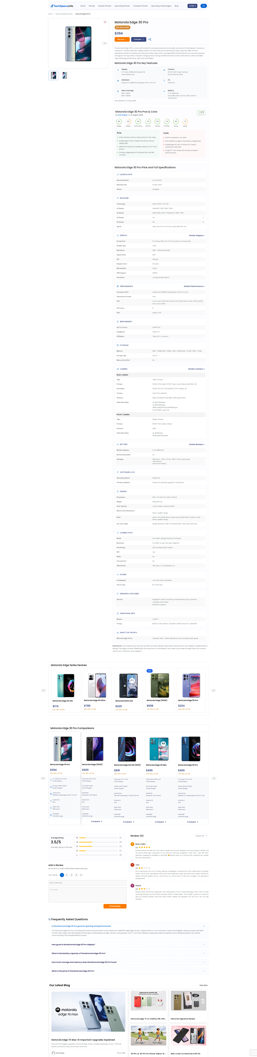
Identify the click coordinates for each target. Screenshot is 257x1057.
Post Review (115, 906)
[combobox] (192, 6)
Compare (137, 39)
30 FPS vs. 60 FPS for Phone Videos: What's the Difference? (148, 1053)
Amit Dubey (122, 115)
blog (176, 6)
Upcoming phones (122, 6)
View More (203, 985)
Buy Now (121, 39)
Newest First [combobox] (200, 836)
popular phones (104, 6)
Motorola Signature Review (183, 1019)
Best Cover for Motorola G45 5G (185, 1053)
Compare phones (140, 6)
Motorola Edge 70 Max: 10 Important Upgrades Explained (83, 1039)
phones (92, 6)
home (83, 6)
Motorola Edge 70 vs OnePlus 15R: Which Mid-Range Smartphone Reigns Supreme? (148, 1019)
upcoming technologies (161, 6)
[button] (128, 926)
